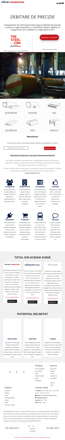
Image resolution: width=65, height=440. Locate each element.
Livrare (53, 339)
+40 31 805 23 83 (46, 390)
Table (36, 373)
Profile (37, 378)
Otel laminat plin (39, 376)
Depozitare (12, 339)
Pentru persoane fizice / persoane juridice (15, 51)
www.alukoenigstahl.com (32, 298)
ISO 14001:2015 (12, 428)
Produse (7, 393)
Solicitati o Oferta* (49, 37)
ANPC (51, 385)
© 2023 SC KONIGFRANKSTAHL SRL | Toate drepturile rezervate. (33, 437)
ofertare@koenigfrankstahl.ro (49, 395)
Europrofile (38, 380)
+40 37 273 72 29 (44, 393)
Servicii (6, 395)
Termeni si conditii (10, 405)
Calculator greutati (10, 398)
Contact (7, 400)
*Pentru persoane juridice (49, 49)
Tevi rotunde (38, 371)
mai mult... (12, 301)
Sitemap (52, 383)
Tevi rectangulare (40, 369)
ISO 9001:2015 (52, 428)
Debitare (32, 339)
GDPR (6, 402)
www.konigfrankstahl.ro (12, 297)
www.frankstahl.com (52, 298)
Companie (7, 390)
